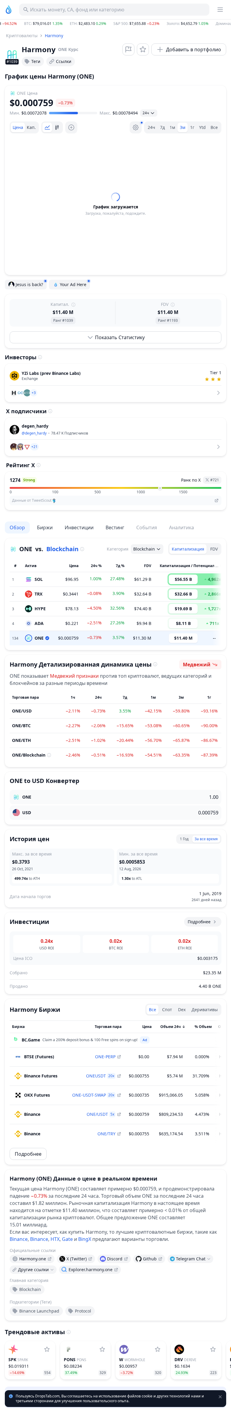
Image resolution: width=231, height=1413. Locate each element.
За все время (206, 838)
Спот (167, 1009)
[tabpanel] (115, 204)
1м (172, 127)
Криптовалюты (22, 35)
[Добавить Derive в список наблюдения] (213, 1349)
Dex (182, 1009)
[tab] (18, 127)
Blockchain (62, 549)
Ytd (202, 127)
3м (182, 127)
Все (214, 127)
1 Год (184, 838)
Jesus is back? (29, 284)
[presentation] (32, 1259)
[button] (115, 23)
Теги (35, 61)
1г (192, 127)
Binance (19, 1239)
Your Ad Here (73, 284)
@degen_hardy (34, 433)
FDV (214, 549)
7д (162, 127)
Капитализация (188, 549)
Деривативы (205, 1009)
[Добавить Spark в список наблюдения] (47, 1349)
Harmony (54, 35)
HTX (55, 1239)
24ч (151, 127)
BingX (84, 1239)
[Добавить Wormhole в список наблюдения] (157, 1349)
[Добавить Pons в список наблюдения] (102, 1349)
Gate (67, 1239)
